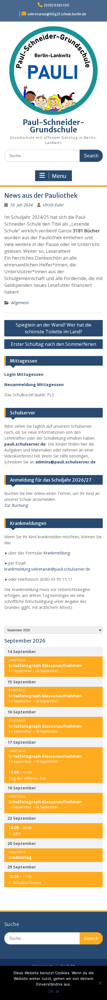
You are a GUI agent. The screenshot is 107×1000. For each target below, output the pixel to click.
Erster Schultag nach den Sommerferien (53, 344)
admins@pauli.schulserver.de (65, 462)
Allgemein (20, 302)
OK (51, 991)
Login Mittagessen (23, 374)
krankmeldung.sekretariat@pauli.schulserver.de (47, 569)
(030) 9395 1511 (56, 5)
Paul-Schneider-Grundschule (53, 126)
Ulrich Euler (53, 204)
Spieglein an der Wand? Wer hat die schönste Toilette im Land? (53, 328)
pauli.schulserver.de (25, 444)
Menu (59, 176)
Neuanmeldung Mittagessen (34, 384)
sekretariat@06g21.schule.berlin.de (57, 14)
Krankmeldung (56, 553)
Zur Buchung (16, 505)
